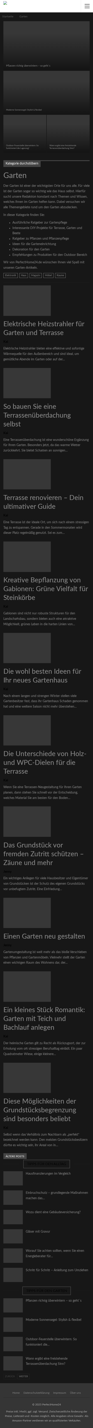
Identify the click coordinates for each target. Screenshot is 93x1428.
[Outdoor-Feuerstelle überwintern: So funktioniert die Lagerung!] (25, 134)
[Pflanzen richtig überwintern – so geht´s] (46, 46)
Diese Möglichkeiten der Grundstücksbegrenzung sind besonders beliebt (39, 1110)
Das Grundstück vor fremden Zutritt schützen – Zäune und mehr (43, 854)
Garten (5, 21)
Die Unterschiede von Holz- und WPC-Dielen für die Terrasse (44, 763)
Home (16, 1392)
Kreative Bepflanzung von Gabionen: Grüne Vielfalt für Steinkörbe (45, 589)
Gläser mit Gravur (38, 1231)
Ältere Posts (15, 1156)
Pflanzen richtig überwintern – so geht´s (28, 66)
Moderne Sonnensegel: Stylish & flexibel (24, 110)
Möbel (48, 275)
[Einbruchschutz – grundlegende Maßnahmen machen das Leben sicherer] (13, 1197)
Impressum (59, 1392)
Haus (23, 275)
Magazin (35, 275)
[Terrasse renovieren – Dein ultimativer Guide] (27, 474)
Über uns (75, 1392)
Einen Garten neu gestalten (44, 936)
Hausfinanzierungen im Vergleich (48, 1173)
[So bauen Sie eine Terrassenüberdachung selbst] (27, 383)
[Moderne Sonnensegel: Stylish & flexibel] (46, 93)
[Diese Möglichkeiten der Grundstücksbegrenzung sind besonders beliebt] (27, 1078)
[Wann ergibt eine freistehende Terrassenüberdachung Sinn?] (68, 134)
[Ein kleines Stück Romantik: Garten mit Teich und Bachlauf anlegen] (27, 986)
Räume (60, 275)
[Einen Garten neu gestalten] (27, 913)
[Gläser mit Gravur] (13, 1236)
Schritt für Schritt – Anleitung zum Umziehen (57, 1270)
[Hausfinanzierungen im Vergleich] (13, 1178)
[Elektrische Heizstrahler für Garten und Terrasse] (27, 300)
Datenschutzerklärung (36, 1392)
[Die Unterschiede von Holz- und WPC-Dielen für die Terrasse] (27, 730)
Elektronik (10, 275)
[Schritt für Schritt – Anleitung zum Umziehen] (13, 1275)
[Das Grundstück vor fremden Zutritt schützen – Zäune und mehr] (27, 821)
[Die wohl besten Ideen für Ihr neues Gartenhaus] (27, 648)
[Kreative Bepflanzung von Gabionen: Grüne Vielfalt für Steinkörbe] (27, 557)
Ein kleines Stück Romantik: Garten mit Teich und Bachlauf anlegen (44, 1019)
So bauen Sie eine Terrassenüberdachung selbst (37, 415)
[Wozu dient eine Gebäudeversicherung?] (13, 1217)
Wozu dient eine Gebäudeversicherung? (53, 1212)
